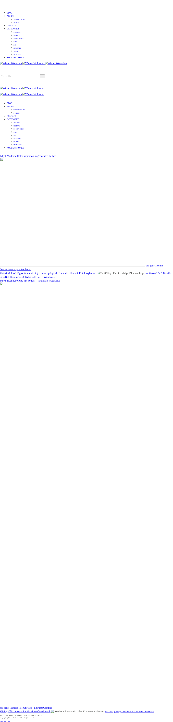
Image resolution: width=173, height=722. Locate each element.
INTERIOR (17, 32)
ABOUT (10, 16)
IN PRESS (16, 23)
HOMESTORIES (18, 38)
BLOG (9, 13)
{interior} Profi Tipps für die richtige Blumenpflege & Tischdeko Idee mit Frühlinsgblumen (48, 273)
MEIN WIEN (17, 54)
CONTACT (11, 26)
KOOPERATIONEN (15, 57)
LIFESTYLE (17, 48)
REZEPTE (17, 35)
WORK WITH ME (19, 19)
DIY (15, 45)
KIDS (15, 42)
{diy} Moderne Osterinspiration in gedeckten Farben (28, 156)
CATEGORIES (13, 29)
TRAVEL (16, 51)
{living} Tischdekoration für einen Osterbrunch (25, 711)
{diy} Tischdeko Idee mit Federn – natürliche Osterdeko (30, 280)
